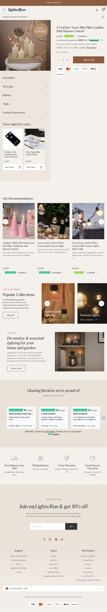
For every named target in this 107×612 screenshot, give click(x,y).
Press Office (53, 568)
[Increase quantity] (68, 59)
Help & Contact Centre (18, 556)
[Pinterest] (56, 539)
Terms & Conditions (88, 556)
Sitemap (88, 568)
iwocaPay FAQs (88, 576)
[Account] (97, 9)
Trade (19, 572)
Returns (19, 564)
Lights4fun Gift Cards (19, 568)
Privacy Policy (88, 560)
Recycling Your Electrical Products (88, 580)
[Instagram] (50, 539)
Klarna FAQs (88, 572)
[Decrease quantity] (58, 59)
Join (71, 526)
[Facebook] (44, 539)
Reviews (88, 564)
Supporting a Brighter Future (53, 576)
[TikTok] (62, 539)
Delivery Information (18, 560)
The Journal (53, 564)
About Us (53, 560)
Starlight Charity (53, 572)
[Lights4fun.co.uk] (17, 10)
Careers (54, 556)
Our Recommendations (18, 198)
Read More (91, 47)
